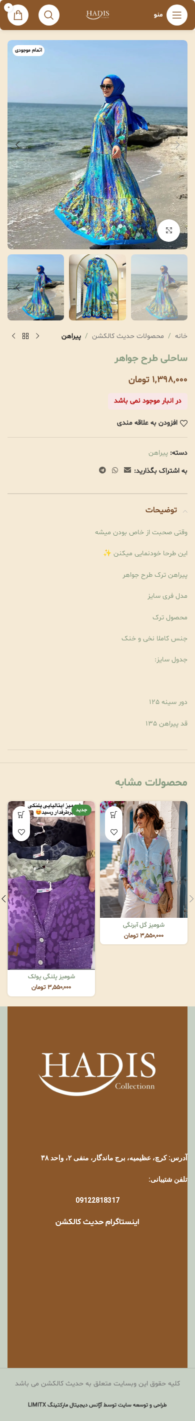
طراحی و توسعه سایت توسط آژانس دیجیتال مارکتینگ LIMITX (97, 1405)
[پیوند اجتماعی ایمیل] (127, 471)
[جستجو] (49, 15)
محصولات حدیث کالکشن (128, 336)
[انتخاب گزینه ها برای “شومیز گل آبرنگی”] (113, 815)
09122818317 (98, 1200)
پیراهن (71, 336)
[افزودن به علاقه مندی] (113, 832)
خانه (181, 336)
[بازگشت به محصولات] (26, 336)
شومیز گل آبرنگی (143, 925)
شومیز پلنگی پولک (51, 976)
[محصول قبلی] (38, 336)
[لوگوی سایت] (98, 15)
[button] (178, 145)
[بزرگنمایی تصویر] (169, 230)
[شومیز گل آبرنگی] (144, 859)
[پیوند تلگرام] (102, 471)
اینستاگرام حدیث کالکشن (98, 1222)
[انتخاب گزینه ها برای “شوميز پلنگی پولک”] (21, 815)
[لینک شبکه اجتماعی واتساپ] (115, 471)
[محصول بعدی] (14, 336)
